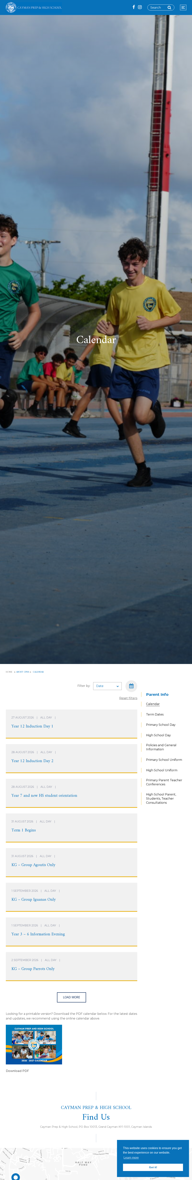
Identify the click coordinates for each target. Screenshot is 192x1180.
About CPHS (22, 672)
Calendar (153, 704)
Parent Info (157, 694)
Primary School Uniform (164, 760)
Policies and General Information (161, 747)
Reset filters (128, 698)
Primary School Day (161, 725)
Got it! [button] (153, 1167)
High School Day (158, 735)
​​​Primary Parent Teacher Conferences (164, 782)
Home (9, 672)
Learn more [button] (131, 1157)
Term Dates (155, 714)
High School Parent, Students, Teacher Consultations (161, 798)
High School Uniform (161, 770)
